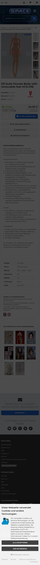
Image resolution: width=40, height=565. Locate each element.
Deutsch (5, 559)
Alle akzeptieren (20, 542)
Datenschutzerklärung (27, 559)
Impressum (34, 562)
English (13, 559)
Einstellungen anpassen (21, 554)
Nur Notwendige (20, 549)
